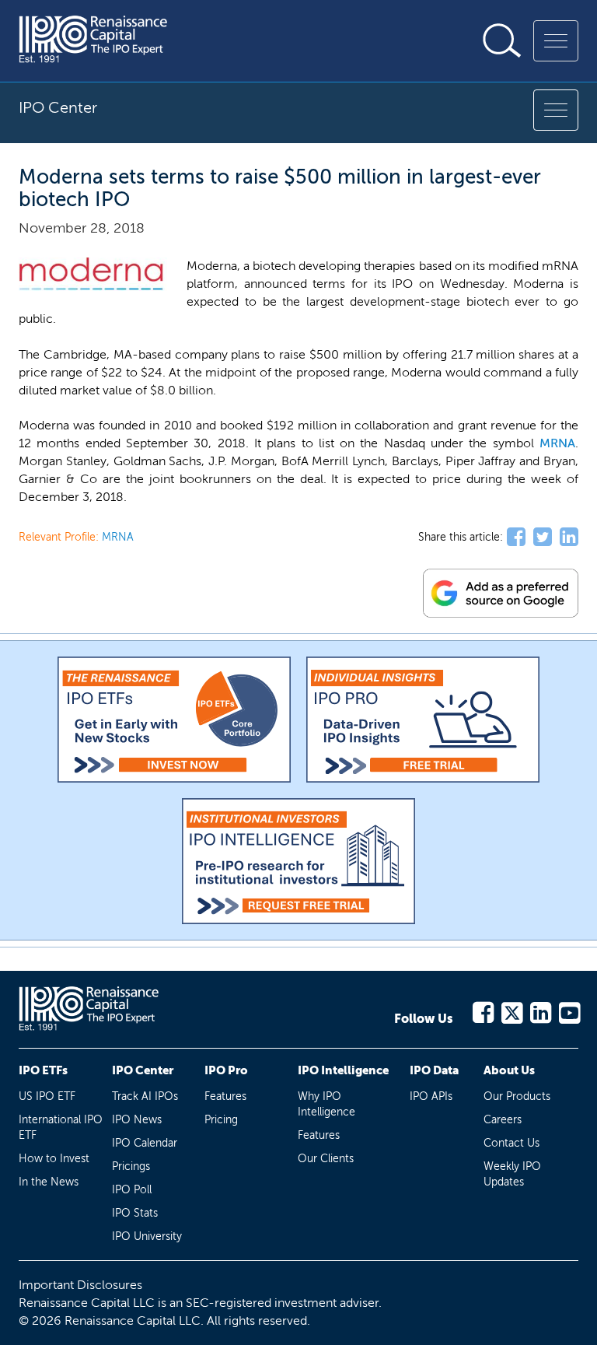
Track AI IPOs (145, 1096)
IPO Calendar (144, 1143)
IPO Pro (226, 1070)
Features (225, 1096)
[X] (511, 1010)
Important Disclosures (80, 1284)
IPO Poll (132, 1189)
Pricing (221, 1119)
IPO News (137, 1119)
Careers (503, 1119)
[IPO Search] (502, 40)
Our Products (517, 1096)
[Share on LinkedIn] (569, 537)
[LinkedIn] (540, 1010)
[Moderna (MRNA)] (93, 274)
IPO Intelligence (343, 1070)
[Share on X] (542, 537)
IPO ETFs (43, 1070)
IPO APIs (431, 1096)
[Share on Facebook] (516, 537)
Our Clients (326, 1158)
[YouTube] (568, 1010)
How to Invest (54, 1158)
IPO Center (142, 1070)
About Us (509, 1070)
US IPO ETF (47, 1096)
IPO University (147, 1236)
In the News (49, 1182)
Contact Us (511, 1143)
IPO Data (434, 1070)
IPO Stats (135, 1213)
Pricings (131, 1166)
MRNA (557, 443)
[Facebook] (482, 1010)
